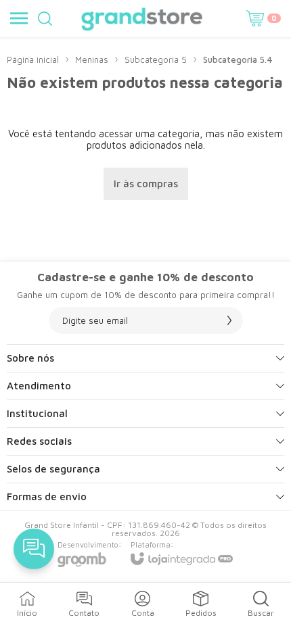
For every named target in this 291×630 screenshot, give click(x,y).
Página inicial (33, 59)
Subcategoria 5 (156, 59)
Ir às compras (146, 183)
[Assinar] (229, 320)
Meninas (91, 59)
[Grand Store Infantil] (141, 18)
